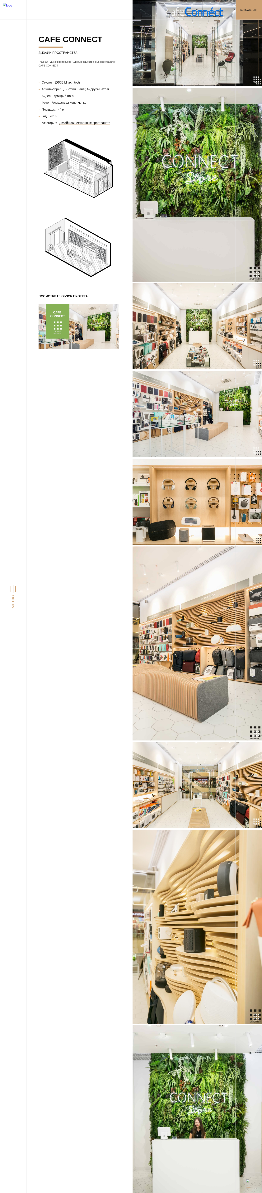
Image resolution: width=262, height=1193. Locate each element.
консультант (248, 9)
